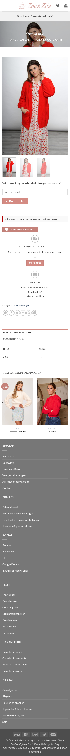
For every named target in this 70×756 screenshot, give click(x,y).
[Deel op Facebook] (11, 313)
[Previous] (8, 106)
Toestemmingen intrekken (17, 526)
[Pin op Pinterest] (29, 313)
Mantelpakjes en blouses (16, 664)
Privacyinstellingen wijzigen (17, 513)
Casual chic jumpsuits (14, 658)
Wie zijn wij (8, 456)
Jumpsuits (8, 632)
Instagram (8, 551)
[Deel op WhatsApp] (5, 313)
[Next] (62, 106)
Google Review (10, 564)
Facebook (8, 545)
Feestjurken (8, 594)
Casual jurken (9, 690)
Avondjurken (9, 601)
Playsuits (7, 696)
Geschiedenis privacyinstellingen (20, 519)
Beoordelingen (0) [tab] (13, 339)
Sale (4, 721)
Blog (5, 557)
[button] (4, 6)
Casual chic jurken (12, 651)
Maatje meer (9, 626)
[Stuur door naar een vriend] (23, 313)
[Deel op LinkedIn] (34, 313)
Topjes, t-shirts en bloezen (17, 709)
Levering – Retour (12, 468)
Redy (18, 428)
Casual (24, 39)
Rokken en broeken (13, 702)
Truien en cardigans (47, 39)
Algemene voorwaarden (15, 481)
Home (12, 39)
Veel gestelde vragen (14, 475)
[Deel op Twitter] (17, 313)
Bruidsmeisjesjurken (13, 613)
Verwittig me (15, 200)
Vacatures (8, 462)
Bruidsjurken (9, 620)
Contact (7, 488)
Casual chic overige (13, 670)
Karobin (52, 428)
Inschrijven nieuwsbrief (15, 570)
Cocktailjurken (10, 607)
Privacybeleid (10, 507)
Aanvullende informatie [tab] (17, 332)
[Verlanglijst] (57, 5)
